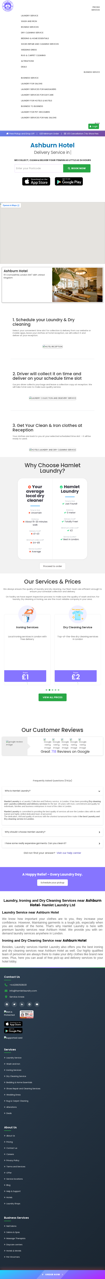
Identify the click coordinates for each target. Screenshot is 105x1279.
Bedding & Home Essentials (35, 38)
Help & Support (13, 1191)
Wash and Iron (29, 21)
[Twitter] (14, 1004)
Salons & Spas (13, 1232)
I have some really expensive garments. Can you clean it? (35, 843)
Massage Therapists (15, 1238)
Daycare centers (14, 1244)
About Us (10, 1135)
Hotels (9, 1197)
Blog (97, 123)
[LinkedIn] (22, 1004)
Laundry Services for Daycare (37, 94)
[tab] (52, 791)
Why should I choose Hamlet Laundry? (25, 831)
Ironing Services (30, 26)
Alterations (27, 60)
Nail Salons (11, 1226)
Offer (9, 1172)
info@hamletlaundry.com (23, 990)
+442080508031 (18, 984)
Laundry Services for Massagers (38, 89)
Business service (92, 72)
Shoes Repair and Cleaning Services (40, 43)
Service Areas (17, 996)
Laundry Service (29, 15)
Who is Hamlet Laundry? (17, 790)
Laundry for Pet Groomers (35, 111)
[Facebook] (7, 1004)
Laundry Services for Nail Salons (38, 117)
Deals (24, 66)
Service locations (14, 1179)
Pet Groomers (13, 1257)
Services (95, 10)
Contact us (11, 1148)
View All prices (52, 697)
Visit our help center (69, 853)
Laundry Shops (13, 1203)
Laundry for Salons (31, 83)
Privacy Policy (12, 1160)
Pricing (96, 7)
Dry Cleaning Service (32, 32)
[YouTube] (37, 1004)
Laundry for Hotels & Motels (36, 100)
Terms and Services (15, 1166)
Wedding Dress (29, 49)
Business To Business (32, 106)
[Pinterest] (29, 1004)
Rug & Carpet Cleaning (33, 55)
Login (95, 126)
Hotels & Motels (13, 1250)
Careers (10, 1154)
